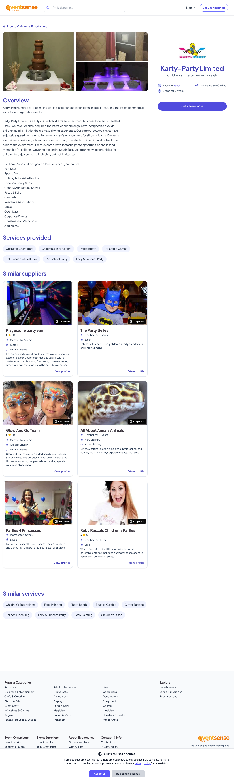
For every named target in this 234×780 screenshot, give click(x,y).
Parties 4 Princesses (23, 530)
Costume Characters (19, 248)
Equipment (109, 701)
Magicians (60, 710)
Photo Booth (88, 248)
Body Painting (83, 615)
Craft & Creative (14, 696)
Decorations (110, 696)
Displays (59, 701)
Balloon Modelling (17, 615)
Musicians (109, 710)
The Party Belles (94, 330)
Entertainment (168, 687)
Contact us (108, 742)
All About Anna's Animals (102, 430)
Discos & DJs (12, 701)
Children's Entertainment (19, 692)
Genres (107, 705)
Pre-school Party (56, 259)
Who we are (76, 747)
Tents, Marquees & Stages (20, 719)
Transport (59, 719)
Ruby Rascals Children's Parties (107, 530)
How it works (12, 742)
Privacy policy (109, 747)
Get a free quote (192, 106)
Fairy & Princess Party (90, 259)
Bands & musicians (170, 692)
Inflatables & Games (16, 710)
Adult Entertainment (66, 687)
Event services (168, 696)
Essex (176, 85)
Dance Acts (61, 696)
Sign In (190, 7)
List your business (213, 7)
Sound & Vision (63, 715)
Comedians (110, 692)
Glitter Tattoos (134, 604)
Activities (10, 687)
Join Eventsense (46, 747)
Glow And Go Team (23, 430)
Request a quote (14, 747)
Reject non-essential (128, 773)
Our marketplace (79, 742)
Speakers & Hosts (114, 715)
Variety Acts (110, 719)
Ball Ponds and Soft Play (21, 259)
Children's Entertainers (56, 248)
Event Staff (11, 705)
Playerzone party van (24, 330)
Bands (106, 687)
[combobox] (69, 7)
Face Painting (53, 604)
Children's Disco (111, 615)
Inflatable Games (116, 248)
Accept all (99, 773)
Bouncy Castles (106, 604)
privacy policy (143, 763)
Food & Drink (61, 705)
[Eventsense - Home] (22, 7)
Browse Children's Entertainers (27, 26)
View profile (62, 371)
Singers (8, 715)
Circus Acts (61, 692)
